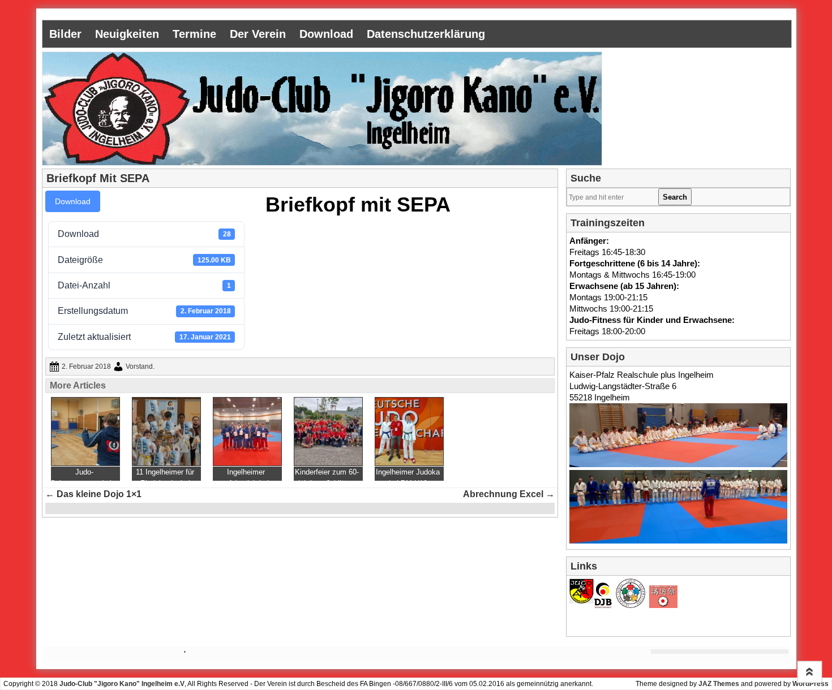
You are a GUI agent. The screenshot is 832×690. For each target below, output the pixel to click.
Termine (194, 34)
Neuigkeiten (127, 34)
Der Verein (258, 34)
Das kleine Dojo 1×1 (93, 494)
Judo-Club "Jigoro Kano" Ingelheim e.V (122, 684)
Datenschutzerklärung (426, 34)
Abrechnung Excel (509, 494)
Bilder (65, 34)
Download (326, 34)
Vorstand (139, 366)
